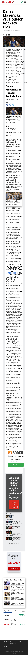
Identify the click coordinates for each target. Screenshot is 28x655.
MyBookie (10, 134)
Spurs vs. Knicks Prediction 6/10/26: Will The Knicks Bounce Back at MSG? (17, 588)
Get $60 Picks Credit (13, 504)
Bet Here (16, 465)
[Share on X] (6, 35)
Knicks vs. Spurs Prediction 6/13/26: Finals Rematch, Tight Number (17, 583)
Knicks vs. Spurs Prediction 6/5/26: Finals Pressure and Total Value (17, 598)
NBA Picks (8, 32)
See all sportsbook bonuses (14, 628)
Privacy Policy (18, 641)
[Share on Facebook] (3, 35)
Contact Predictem (8, 641)
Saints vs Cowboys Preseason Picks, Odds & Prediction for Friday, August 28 (14, 517)
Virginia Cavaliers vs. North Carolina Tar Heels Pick (13, 203)
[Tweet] (10, 104)
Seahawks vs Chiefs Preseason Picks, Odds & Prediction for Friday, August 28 (14, 528)
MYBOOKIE (11, 273)
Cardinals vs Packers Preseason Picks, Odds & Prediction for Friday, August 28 (14, 533)
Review (21, 615)
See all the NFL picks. (14, 543)
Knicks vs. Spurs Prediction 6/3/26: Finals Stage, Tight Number (17, 603)
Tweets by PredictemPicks (12, 546)
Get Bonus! (13, 568)
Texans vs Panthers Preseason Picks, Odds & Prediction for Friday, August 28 (14, 523)
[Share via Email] (9, 35)
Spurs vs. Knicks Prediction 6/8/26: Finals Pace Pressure (17, 594)
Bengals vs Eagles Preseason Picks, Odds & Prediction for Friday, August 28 (14, 539)
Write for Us (13, 643)
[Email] (13, 104)
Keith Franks (7, 30)
